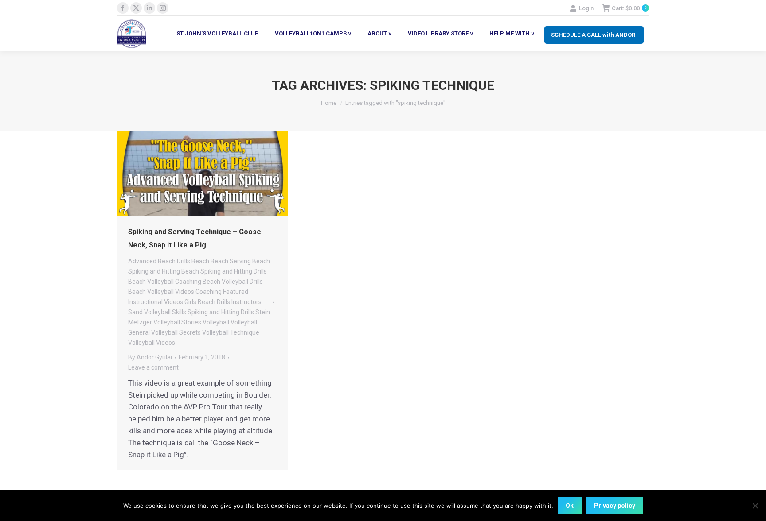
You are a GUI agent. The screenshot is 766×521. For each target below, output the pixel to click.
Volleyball (216, 322)
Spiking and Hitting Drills (221, 312)
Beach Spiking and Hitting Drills (224, 271)
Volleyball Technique (230, 332)
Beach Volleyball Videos (161, 291)
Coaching (208, 291)
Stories (191, 322)
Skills (179, 312)
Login (586, 8)
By (150, 357)
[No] (754, 505)
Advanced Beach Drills (159, 261)
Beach (200, 261)
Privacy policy (614, 505)
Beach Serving (231, 261)
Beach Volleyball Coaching (164, 281)
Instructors (246, 301)
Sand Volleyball (149, 312)
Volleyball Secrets (176, 332)
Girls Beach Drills (207, 301)
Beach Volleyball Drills (233, 281)
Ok (570, 505)
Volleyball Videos (151, 342)
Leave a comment (153, 367)
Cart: (629, 8)
